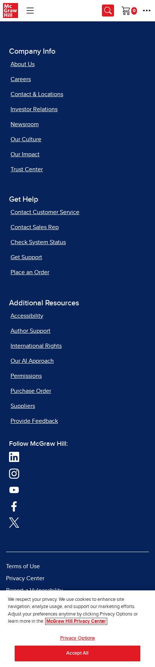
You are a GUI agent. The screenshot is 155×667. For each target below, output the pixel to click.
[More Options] (146, 10)
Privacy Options (77, 638)
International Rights (36, 346)
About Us (23, 64)
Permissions (26, 376)
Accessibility (27, 316)
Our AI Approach (32, 361)
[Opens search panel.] (108, 11)
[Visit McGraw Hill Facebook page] (14, 506)
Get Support (26, 257)
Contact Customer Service (45, 212)
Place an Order (30, 272)
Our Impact (25, 154)
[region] (77, 628)
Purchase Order (31, 391)
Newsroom (25, 124)
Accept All (77, 653)
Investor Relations (34, 109)
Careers (21, 79)
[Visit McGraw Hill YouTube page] (14, 489)
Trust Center (27, 169)
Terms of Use (23, 566)
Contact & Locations (37, 94)
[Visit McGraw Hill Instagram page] (14, 473)
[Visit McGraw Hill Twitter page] (14, 522)
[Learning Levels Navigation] (30, 11)
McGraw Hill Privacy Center (76, 621)
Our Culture (26, 139)
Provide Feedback (34, 421)
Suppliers (23, 406)
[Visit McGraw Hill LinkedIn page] (14, 456)
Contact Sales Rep (35, 227)
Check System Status (38, 242)
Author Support (30, 331)
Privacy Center (25, 578)
